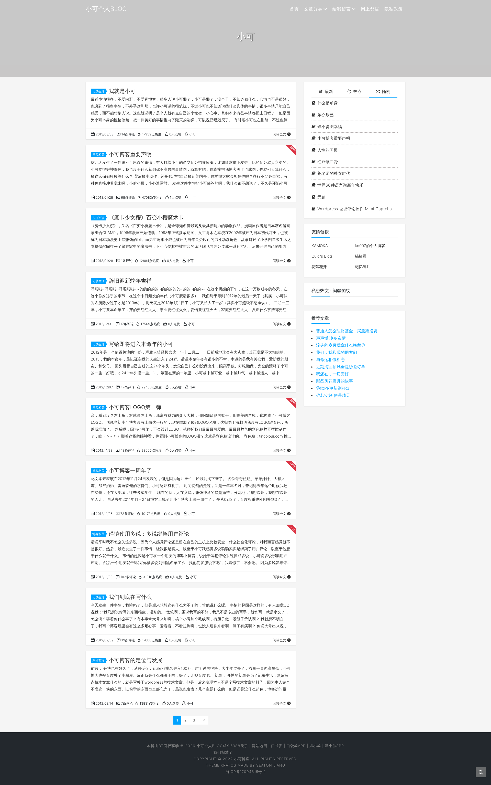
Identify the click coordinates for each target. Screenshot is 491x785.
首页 (294, 9)
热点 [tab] (357, 91)
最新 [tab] (329, 91)
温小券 (315, 746)
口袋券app (296, 746)
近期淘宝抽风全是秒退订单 (340, 366)
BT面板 (165, 746)
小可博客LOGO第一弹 (135, 407)
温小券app (334, 746)
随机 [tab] (386, 91)
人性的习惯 (327, 150)
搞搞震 (360, 256)
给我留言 (341, 9)
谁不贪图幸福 (329, 126)
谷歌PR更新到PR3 (332, 388)
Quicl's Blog (321, 256)
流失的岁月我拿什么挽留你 (340, 345)
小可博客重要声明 (130, 154)
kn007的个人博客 (370, 245)
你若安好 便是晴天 (333, 395)
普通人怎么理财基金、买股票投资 (346, 331)
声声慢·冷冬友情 (331, 338)
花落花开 (319, 266)
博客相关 (98, 154)
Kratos (228, 765)
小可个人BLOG (210, 746)
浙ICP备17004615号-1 (246, 771)
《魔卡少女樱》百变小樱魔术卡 (146, 217)
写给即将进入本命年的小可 (141, 344)
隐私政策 (393, 9)
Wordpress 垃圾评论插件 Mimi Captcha (354, 208)
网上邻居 (370, 9)
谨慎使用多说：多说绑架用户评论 (149, 534)
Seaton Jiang (270, 765)
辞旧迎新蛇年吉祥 (130, 281)
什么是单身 (327, 103)
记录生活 (98, 91)
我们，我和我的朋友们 (336, 352)
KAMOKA (319, 245)
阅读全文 (279, 134)
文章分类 (313, 9)
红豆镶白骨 (327, 161)
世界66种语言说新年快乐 (340, 185)
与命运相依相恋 (330, 359)
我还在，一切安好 (332, 374)
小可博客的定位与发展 (135, 660)
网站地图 (259, 746)
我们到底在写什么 (130, 597)
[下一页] (203, 720)
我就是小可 (122, 91)
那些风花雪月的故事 (334, 381)
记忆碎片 (362, 266)
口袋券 (277, 746)
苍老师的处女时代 (333, 173)
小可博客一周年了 (130, 470)
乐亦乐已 (325, 115)
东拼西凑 (98, 218)
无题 (321, 196)
